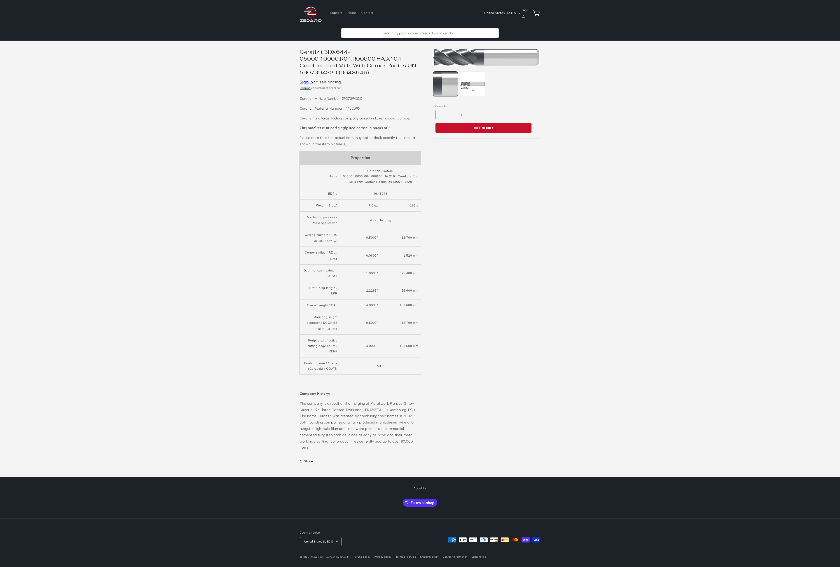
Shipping (305, 87)
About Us (420, 488)
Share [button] (308, 461)
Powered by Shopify (337, 556)
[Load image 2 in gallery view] (472, 84)
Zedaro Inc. (317, 556)
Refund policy (362, 556)
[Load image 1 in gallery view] (445, 84)
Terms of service (406, 556)
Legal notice (479, 556)
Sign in (525, 13)
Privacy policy (383, 556)
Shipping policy (429, 556)
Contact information (455, 556)
